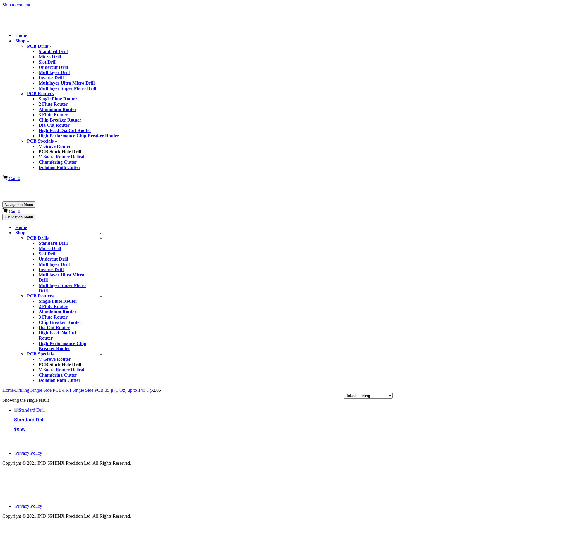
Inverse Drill (51, 76)
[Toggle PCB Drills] (101, 235)
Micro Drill (50, 55)
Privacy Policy (28, 450)
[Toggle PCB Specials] (101, 351)
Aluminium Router (57, 108)
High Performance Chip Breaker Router (79, 134)
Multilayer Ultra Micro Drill (67, 81)
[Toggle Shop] (101, 230)
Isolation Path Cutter (59, 166)
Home (21, 34)
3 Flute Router (53, 113)
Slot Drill (47, 60)
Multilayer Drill (54, 71)
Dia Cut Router (54, 124)
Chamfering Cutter (58, 160)
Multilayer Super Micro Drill (67, 87)
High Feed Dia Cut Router (65, 129)
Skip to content (16, 4)
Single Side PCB (46, 387)
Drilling (22, 387)
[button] (28, 39)
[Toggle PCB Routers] (101, 293)
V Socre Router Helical (61, 155)
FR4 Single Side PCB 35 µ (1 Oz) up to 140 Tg (107, 387)
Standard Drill (53, 50)
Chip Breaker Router (60, 118)
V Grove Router (55, 145)
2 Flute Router (53, 102)
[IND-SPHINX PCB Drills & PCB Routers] (46, 11)
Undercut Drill (53, 66)
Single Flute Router (58, 97)
